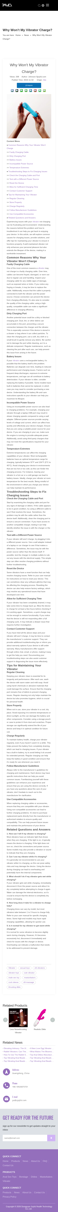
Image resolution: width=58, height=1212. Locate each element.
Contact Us (8, 1165)
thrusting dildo (14, 987)
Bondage (23, 1177)
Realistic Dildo (40, 1029)
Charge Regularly (16, 206)
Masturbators (46, 1177)
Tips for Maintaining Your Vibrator (22, 195)
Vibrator (11, 968)
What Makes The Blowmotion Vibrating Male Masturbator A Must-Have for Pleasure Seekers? (42, 1051)
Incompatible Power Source (21, 164)
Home (5, 1161)
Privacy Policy (9, 1197)
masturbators (29, 977)
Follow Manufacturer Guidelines (23, 210)
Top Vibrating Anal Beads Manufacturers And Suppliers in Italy (16, 1058)
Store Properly (15, 202)
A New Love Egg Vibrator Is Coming (42, 1048)
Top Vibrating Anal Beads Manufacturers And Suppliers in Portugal (42, 1058)
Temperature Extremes (19, 167)
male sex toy (13, 977)
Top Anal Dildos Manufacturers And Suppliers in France (42, 1055)
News (25, 1161)
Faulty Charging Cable (19, 152)
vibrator (36, 222)
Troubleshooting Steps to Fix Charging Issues (27, 171)
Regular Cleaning (16, 198)
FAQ (45, 1161)
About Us (35, 1161)
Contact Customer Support (20, 191)
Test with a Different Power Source (24, 179)
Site (44, 80)
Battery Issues (15, 160)
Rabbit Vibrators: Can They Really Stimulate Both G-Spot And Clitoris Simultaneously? (16, 1051)
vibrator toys (13, 973)
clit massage (28, 982)
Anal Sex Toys (9, 1177)
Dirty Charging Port (17, 156)
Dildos (34, 1177)
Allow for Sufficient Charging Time (23, 187)
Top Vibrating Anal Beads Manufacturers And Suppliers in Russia (16, 1061)
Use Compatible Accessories (21, 214)
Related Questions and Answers (22, 218)
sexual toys (25, 968)
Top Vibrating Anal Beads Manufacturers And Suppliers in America (42, 1061)
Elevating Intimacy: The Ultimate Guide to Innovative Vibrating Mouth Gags (16, 1048)
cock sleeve (13, 982)
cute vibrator (29, 973)
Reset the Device (16, 183)
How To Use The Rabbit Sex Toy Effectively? (16, 1055)
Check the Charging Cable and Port (24, 175)
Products (15, 1161)
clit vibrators (40, 968)
